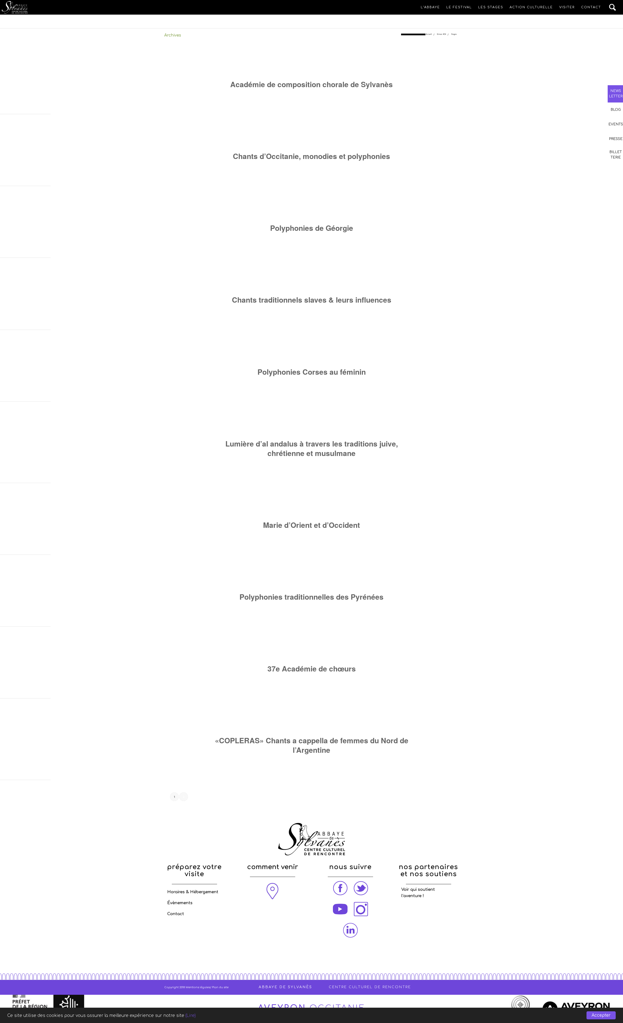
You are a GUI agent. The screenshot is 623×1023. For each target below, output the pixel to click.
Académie (352, 680)
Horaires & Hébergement (192, 892)
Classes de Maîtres (296, 95)
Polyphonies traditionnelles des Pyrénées (311, 596)
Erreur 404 (441, 34)
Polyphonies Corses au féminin (311, 371)
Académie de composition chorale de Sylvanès (311, 84)
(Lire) (190, 1015)
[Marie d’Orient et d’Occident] (311, 506)
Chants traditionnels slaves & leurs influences (311, 299)
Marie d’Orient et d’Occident (311, 525)
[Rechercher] (612, 7)
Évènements (179, 903)
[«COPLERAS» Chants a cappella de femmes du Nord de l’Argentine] (311, 722)
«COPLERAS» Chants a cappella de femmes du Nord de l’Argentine (311, 745)
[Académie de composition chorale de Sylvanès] (311, 66)
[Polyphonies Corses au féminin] (311, 353)
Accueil (429, 34)
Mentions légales (198, 987)
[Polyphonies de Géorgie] (311, 209)
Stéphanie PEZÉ (383, 383)
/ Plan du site (219, 987)
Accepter (601, 1015)
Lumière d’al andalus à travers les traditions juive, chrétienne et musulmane (311, 448)
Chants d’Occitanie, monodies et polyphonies (311, 156)
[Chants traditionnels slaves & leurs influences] (311, 281)
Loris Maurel (373, 95)
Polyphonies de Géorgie (311, 228)
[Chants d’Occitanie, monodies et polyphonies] (311, 138)
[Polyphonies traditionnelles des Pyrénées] (311, 578)
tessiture (285, 680)
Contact (175, 914)
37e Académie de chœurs (311, 668)
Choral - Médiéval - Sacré (337, 167)
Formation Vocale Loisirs (289, 167)
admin (383, 464)
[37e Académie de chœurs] (311, 650)
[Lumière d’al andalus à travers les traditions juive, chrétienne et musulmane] (311, 425)
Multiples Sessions (333, 95)
